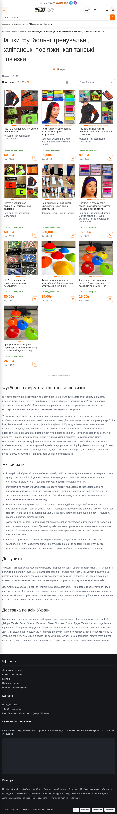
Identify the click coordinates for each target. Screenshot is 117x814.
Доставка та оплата (12, 670)
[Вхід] (95, 10)
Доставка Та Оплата (11, 24)
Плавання (35, 793)
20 (23, 82)
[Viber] (75, 3)
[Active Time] (45, 10)
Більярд (73, 789)
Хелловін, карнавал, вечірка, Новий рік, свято (24, 798)
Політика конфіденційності (15, 687)
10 (18, 82)
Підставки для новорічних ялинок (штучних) (87, 793)
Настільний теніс (10, 789)
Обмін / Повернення (32, 24)
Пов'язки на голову (89, 789)
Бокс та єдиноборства (55, 789)
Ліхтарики (76, 798)
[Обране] (107, 10)
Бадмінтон (21, 793)
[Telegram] (71, 3)
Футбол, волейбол (20, 32)
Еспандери (7, 793)
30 (28, 82)
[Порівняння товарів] (101, 10)
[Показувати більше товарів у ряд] (73, 82)
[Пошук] (112, 17)
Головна (6, 32)
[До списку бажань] (35, 92)
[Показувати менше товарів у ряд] (67, 82)
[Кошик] (35, 158)
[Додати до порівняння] (35, 98)
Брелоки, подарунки (53, 793)
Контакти (48, 24)
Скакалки (107, 789)
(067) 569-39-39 (62, 3)
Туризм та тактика (59, 798)
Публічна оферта (10, 683)
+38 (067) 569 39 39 (11, 709)
